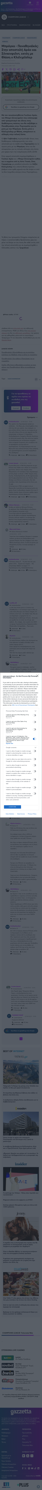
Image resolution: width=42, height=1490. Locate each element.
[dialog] (21, 745)
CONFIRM (12, 807)
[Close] (38, 676)
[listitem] (21, 711)
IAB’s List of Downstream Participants (23, 705)
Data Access (21, 814)
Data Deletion (10, 814)
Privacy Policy (32, 814)
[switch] (34, 715)
